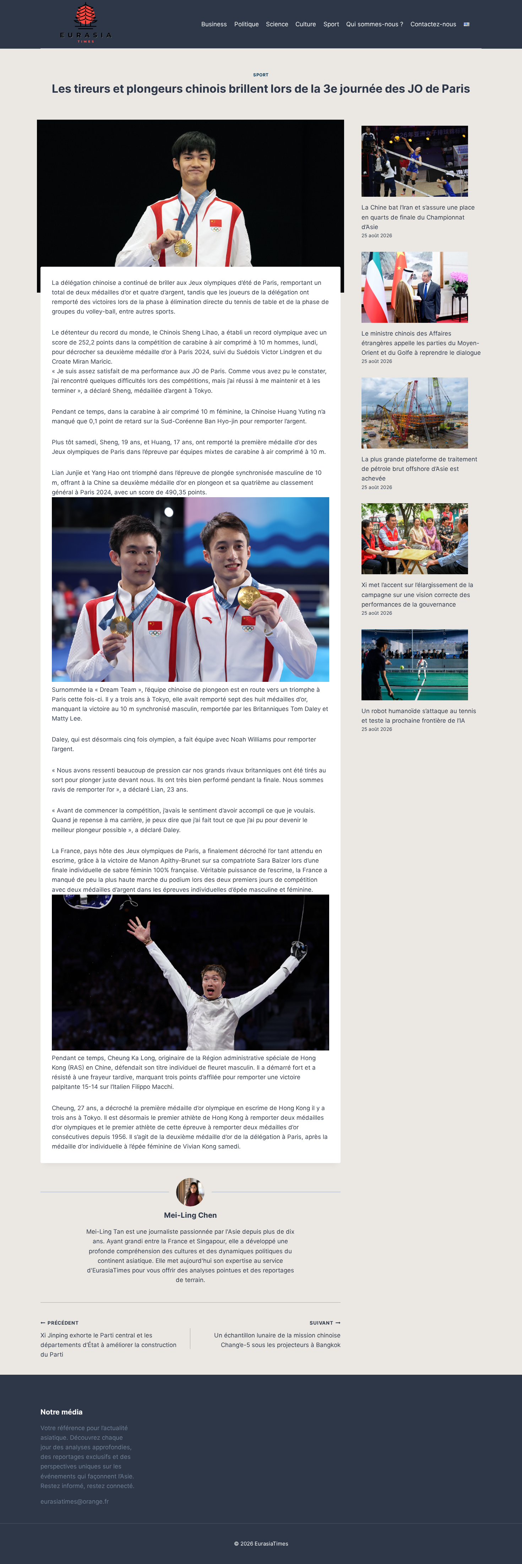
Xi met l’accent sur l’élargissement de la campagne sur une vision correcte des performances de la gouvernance (417, 594)
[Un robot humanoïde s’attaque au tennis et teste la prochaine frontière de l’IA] (421, 664)
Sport (331, 24)
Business (214, 24)
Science (277, 24)
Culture (305, 24)
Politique (246, 24)
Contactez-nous (433, 24)
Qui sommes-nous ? (374, 24)
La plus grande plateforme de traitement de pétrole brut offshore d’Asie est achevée (419, 469)
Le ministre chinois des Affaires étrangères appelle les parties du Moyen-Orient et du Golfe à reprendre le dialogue (421, 343)
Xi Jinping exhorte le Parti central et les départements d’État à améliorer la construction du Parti (108, 1339)
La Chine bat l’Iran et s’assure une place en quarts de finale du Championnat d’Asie (418, 217)
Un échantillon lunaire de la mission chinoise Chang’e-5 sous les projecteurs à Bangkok (277, 1334)
